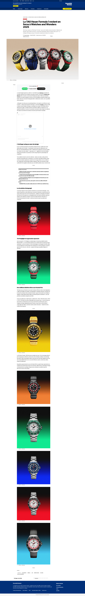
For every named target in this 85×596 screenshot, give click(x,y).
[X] (62, 1)
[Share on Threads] (14, 91)
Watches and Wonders (20, 574)
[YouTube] (64, 1)
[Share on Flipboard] (56, 36)
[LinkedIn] (67, 1)
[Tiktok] (66, 1)
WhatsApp (25, 88)
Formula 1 (42, 104)
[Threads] (71, 1)
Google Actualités (32, 88)
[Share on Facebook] (53, 36)
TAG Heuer (41, 92)
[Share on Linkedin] (58, 36)
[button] (60, 1)
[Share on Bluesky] (14, 94)
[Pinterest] (65, 1)
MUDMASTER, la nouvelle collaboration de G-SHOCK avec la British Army (33, 183)
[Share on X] (55, 36)
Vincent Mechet (26, 35)
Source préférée (42, 88)
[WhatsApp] (70, 1)
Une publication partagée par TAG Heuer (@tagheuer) (30, 141)
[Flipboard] (69, 1)
